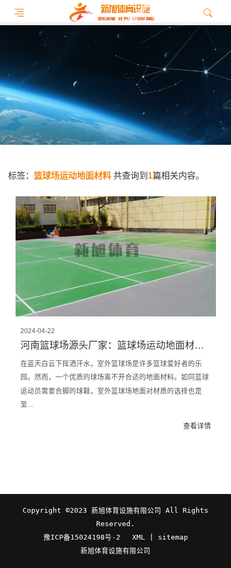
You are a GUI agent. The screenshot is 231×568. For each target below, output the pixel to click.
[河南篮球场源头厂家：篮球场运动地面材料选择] (116, 256)
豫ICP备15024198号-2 (82, 537)
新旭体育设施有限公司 (115, 551)
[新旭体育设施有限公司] (111, 12)
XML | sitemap (160, 537)
